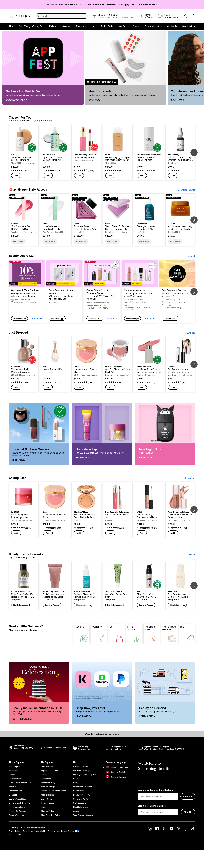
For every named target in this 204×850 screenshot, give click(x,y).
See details (37, 318)
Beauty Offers (46, 798)
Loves (43, 807)
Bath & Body (107, 26)
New (11, 26)
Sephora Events (15, 790)
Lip (110, 626)
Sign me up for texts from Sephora (155, 790)
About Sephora (15, 766)
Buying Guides (79, 790)
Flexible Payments (80, 807)
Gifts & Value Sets (153, 26)
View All (191, 554)
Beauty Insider (47, 766)
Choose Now (170, 318)
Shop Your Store (47, 811)
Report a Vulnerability (17, 815)
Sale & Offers (188, 26)
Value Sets (79, 626)
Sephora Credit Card (49, 770)
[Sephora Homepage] (19, 16)
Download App (19, 318)
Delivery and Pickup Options (84, 774)
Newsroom (13, 770)
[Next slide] (198, 67)
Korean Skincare (131, 628)
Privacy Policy (14, 831)
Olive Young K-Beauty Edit (31, 26)
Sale (182, 626)
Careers (12, 774)
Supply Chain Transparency (20, 782)
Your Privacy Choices (65, 831)
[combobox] (62, 16)
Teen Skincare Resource (169, 628)
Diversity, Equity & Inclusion (20, 803)
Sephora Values (15, 778)
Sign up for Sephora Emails (152, 806)
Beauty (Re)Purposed (17, 811)
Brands (135, 26)
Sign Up (188, 812)
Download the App (186, 189)
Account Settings (48, 786)
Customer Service (80, 766)
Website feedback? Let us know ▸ (102, 733)
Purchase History (48, 782)
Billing (75, 782)
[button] (23, 585)
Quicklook (23, 149)
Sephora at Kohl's (80, 798)
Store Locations (79, 803)
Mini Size (122, 26)
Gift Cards (172, 26)
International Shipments (83, 786)
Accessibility (78, 811)
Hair (94, 26)
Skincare (66, 26)
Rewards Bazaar (48, 803)
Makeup (53, 26)
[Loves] (186, 16)
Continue (188, 796)
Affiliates (12, 786)
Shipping (77, 778)
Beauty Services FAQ (81, 794)
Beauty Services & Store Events (54, 790)
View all (191, 255)
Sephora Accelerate (17, 807)
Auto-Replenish (47, 794)
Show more (189, 332)
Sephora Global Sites (17, 798)
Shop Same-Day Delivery (51, 815)
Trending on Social (150, 628)
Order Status (46, 778)
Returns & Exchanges (82, 770)
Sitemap (51, 831)
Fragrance (81, 26)
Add (16, 175)
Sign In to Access (20, 605)
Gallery (44, 774)
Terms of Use (28, 831)
